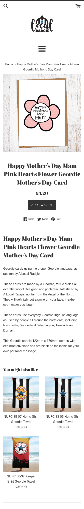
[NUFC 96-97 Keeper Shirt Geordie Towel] (21, 454)
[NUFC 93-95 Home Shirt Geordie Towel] (63, 394)
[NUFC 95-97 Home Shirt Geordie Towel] (21, 394)
